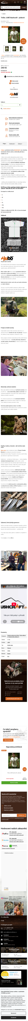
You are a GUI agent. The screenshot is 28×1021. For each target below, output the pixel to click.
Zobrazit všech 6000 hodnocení (16, 835)
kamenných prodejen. (15, 736)
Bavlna (8, 653)
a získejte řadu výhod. (15, 76)
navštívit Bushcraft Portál (13, 698)
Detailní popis (4, 60)
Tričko (2, 55)
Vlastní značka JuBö (14, 135)
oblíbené (18, 2)
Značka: (14, 94)
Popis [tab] (4, 143)
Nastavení (13, 1013)
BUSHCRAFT (17, 55)
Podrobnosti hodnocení (18, 22)
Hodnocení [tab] (11, 143)
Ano (8, 656)
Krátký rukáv (10, 645)
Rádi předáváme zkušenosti (16, 117)
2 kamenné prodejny (14, 128)
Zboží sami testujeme (14, 123)
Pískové (9, 648)
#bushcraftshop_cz (13, 899)
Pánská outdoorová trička (13, 635)
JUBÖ (8, 642)
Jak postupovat (8, 740)
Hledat (23, 7)
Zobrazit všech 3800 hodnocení (16, 841)
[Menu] (25, 2)
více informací (14, 950)
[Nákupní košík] (21, 2)
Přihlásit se (21, 815)
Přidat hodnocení (14, 715)
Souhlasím (13, 1017)
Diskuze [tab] (20, 143)
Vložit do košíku (14, 782)
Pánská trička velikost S (13, 636)
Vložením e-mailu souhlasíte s (13, 818)
